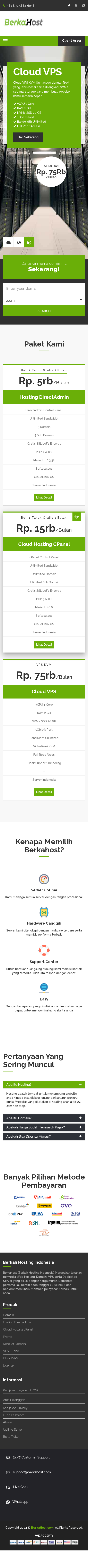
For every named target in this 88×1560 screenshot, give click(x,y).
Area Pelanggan (14, 1400)
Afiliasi (7, 1422)
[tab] (44, 1085)
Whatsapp (20, 1502)
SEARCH (44, 311)
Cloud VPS (10, 1358)
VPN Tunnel (11, 1351)
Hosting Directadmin (17, 1322)
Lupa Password (14, 1415)
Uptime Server (13, 1429)
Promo (7, 1337)
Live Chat (20, 1487)
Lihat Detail (44, 497)
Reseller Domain (14, 1344)
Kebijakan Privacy (15, 1408)
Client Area (71, 41)
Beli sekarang (23, 124)
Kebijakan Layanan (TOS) (20, 1390)
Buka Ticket (11, 1437)
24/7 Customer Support (31, 1457)
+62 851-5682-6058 (20, 5)
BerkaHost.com (42, 1527)
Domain (8, 1315)
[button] (44, 1085)
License (8, 1365)
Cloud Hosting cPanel (18, 1329)
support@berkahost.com (32, 1472)
